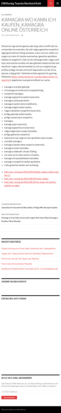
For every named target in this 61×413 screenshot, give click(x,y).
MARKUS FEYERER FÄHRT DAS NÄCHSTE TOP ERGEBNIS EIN (29, 269)
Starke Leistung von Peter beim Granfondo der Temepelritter (28, 248)
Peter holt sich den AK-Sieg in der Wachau (20, 258)
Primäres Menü (57, 3)
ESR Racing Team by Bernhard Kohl (21, 3)
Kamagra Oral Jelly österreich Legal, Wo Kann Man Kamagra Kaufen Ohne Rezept (29, 217)
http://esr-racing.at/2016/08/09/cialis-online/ (26, 178)
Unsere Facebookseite (13, 281)
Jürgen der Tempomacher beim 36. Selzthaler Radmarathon (27, 253)
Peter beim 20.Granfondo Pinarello (16, 264)
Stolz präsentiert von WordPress (13, 409)
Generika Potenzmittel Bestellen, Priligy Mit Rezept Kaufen (29, 206)
